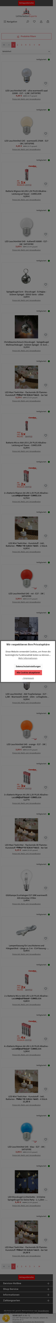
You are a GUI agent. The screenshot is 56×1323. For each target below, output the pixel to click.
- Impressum (28, 678)
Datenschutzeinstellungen (28, 666)
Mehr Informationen (27, 658)
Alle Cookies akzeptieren (28, 672)
